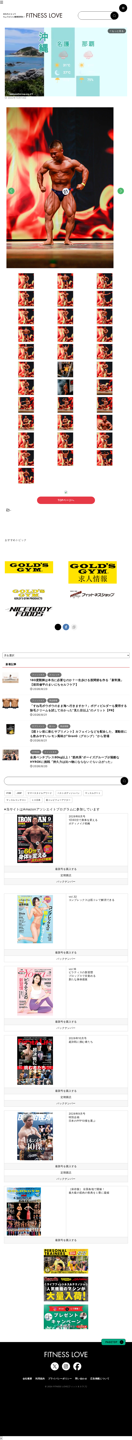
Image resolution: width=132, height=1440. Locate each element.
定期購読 (66, 875)
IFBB (8, 793)
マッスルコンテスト (16, 800)
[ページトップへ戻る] (113, 1343)
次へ (121, 196)
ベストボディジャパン (68, 793)
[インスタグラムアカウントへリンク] (66, 1368)
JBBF (19, 793)
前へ (11, 196)
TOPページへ (66, 500)
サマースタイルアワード (40, 793)
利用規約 (40, 1378)
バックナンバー (66, 881)
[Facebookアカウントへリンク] (77, 1368)
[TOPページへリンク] (32, 15)
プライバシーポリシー (60, 1378)
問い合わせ (81, 1378)
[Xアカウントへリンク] (55, 1368)
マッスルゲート (93, 793)
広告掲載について (99, 1378)
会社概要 (27, 1378)
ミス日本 (36, 800)
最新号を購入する (66, 869)
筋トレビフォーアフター (58, 800)
